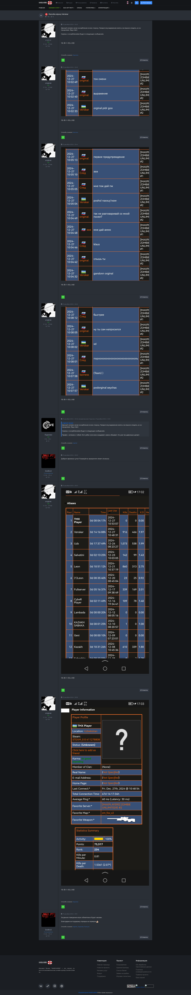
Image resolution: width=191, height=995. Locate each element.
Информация (103, 8)
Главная (42, 8)
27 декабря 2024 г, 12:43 (70, 24)
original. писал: (67, 423)
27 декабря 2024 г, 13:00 (70, 455)
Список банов (121, 970)
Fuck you (75, 132)
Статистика (90, 8)
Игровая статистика (123, 976)
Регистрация (147, 2)
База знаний (140, 977)
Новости (60, 2)
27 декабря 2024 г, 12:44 (70, 144)
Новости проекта (103, 968)
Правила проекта (142, 975)
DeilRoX (48, 471)
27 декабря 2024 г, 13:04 (70, 485)
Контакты (105, 2)
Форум (70, 2)
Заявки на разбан (122, 973)
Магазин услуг (102, 970)
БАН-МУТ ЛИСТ (68, 8)
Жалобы (115, 2)
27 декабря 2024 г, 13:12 (69, 914)
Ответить (145, 60)
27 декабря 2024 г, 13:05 (70, 697)
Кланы (79, 8)
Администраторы (122, 968)
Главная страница (103, 965)
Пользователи (82, 2)
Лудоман (75, 55)
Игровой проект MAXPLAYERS (87, 992)
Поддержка (101, 976)
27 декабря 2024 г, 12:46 (70, 419)
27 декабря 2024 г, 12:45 (70, 304)
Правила (94, 2)
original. (48, 83)
